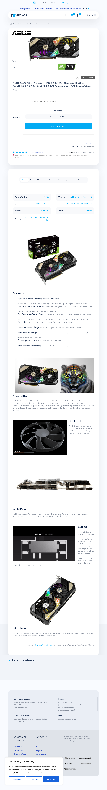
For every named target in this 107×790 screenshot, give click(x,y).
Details (24, 180)
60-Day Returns (25, 9)
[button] (77, 77)
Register (39, 751)
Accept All (51, 779)
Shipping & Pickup (20, 754)
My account (40, 743)
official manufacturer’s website (43, 645)
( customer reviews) (37, 152)
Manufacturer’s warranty (43, 9)
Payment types (63, 180)
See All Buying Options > (67, 3)
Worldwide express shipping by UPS (68, 9)
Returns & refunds (78, 180)
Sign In (38, 747)
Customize (17, 779)
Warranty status (41, 754)
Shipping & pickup (48, 180)
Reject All (34, 779)
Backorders (18, 746)
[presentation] (14, 56)
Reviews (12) (34, 180)
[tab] (24, 180)
